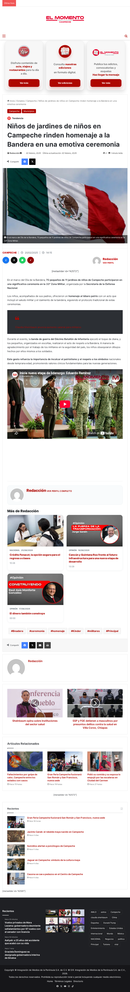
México (120, 933)
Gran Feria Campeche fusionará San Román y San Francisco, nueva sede (64, 777)
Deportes (95, 923)
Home (50, 981)
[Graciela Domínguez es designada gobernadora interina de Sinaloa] (78, 912)
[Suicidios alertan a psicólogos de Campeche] (16, 850)
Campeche (31, 101)
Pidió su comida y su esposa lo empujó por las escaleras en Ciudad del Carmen (103, 777)
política (121, 939)
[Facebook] (6, 260)
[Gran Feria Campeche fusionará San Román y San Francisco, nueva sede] (65, 761)
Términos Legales (63, 981)
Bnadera (18, 631)
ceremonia (37, 631)
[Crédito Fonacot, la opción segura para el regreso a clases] (52, 929)
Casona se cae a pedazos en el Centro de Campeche (55, 874)
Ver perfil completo (59, 491)
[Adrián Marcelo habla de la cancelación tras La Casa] (78, 920)
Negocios (109, 939)
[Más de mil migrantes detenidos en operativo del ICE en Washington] (65, 929)
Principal (113, 631)
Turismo (106, 944)
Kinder (77, 631)
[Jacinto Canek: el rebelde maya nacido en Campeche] (16, 836)
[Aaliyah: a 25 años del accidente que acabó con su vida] (65, 912)
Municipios (29, 111)
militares (94, 631)
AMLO (93, 912)
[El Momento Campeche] (65, 19)
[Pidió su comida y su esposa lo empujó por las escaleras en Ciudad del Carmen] (105, 761)
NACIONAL (96, 939)
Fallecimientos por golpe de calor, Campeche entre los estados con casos (22, 777)
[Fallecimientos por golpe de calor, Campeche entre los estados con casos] (25, 761)
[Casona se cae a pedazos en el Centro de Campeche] (16, 879)
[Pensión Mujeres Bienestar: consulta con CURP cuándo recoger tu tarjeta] (52, 920)
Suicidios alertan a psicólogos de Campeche (51, 846)
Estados (21, 101)
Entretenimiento (98, 928)
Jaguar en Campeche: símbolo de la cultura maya (53, 860)
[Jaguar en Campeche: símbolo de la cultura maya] (16, 864)
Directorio (78, 981)
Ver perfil (108, 263)
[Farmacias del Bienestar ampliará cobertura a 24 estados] (65, 920)
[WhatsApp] (22, 260)
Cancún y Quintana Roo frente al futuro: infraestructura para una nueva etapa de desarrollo (93, 558)
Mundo (110, 933)
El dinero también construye (27, 613)
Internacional (96, 933)
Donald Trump (109, 923)
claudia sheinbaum (99, 917)
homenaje (58, 631)
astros (103, 912)
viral (116, 944)
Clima (114, 917)
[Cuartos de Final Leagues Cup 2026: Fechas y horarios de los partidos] (78, 929)
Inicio (12, 101)
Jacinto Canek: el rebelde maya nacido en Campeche (55, 831)
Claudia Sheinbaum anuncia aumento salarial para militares (48, 327)
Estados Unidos (116, 928)
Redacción (14, 153)
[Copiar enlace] (30, 260)
